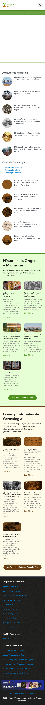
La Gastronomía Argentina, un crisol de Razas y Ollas (10, 295)
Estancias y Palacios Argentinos (15, 595)
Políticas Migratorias (11, 613)
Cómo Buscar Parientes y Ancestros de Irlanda (11, 450)
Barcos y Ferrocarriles (11, 591)
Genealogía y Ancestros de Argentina (20, 659)
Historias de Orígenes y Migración (21, 263)
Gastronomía (8, 604)
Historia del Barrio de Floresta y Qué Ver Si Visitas (27, 92)
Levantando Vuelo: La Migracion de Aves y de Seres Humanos (27, 78)
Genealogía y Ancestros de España (20, 664)
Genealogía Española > (13, 172)
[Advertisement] (22, 38)
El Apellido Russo (9, 373)
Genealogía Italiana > (13, 170)
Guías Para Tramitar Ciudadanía (15, 673)
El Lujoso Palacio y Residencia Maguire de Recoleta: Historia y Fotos (27, 149)
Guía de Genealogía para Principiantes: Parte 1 (11, 535)
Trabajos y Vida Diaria (11, 622)
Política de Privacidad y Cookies (22, 693)
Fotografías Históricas (11, 600)
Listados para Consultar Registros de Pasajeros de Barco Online (28, 238)
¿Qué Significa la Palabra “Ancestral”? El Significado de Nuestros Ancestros (12, 495)
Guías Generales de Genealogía (16, 650)
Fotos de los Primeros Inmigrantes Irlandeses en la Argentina (32, 295)
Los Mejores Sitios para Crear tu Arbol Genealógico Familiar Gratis (27, 210)
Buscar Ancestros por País (13, 655)
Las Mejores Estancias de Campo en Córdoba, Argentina (33, 337)
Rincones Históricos (10, 618)
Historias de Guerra (10, 609)
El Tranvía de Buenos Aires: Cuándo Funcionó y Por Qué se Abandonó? (27, 121)
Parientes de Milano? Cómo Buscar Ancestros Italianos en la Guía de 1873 (32, 452)
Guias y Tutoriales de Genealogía (21, 416)
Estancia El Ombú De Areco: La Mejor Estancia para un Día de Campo (11, 337)
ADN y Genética (9, 638)
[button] (32, 5)
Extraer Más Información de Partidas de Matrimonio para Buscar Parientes (26, 182)
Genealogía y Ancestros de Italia (18, 668)
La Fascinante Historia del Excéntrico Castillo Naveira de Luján (27, 107)
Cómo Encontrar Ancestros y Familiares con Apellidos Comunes (26, 196)
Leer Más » (7, 317)
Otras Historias (9, 627)
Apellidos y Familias (10, 586)
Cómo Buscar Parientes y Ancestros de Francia (33, 494)
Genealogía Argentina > (14, 167)
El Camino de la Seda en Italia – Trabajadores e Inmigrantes (27, 134)
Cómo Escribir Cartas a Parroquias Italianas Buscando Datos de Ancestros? (27, 224)
